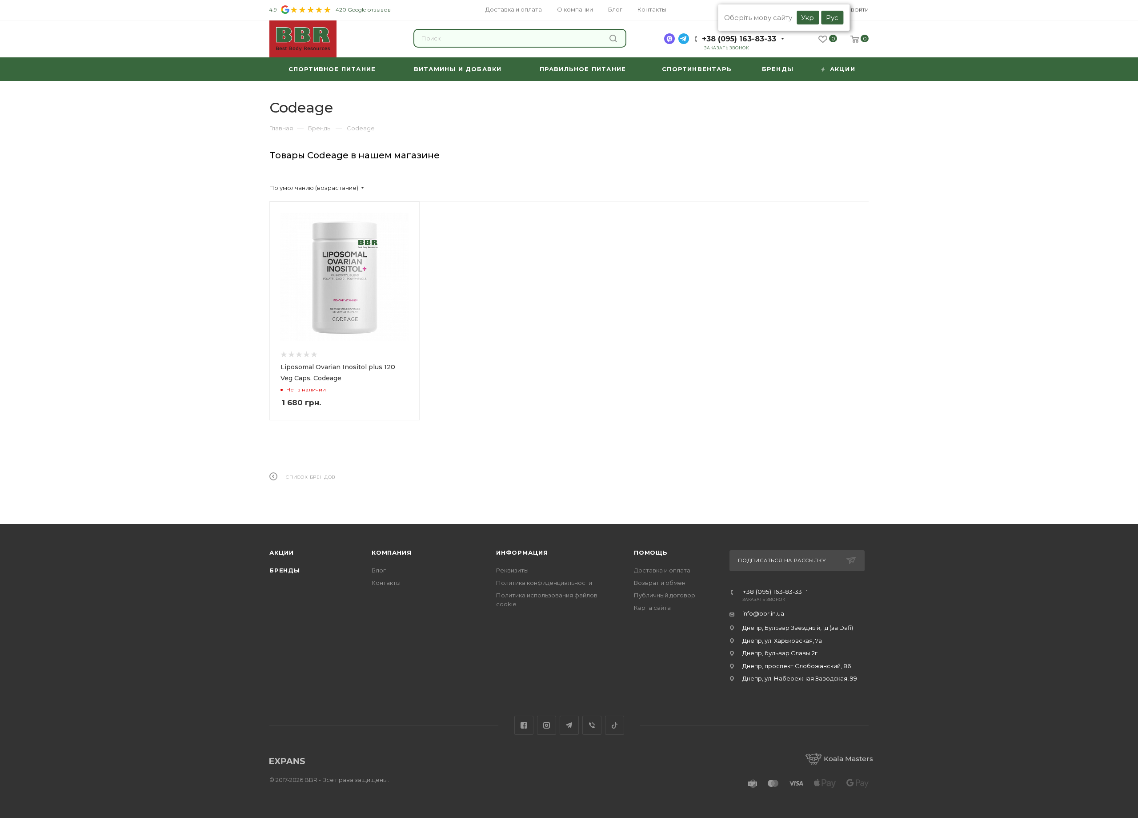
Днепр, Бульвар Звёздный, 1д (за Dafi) (797, 627)
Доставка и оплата (662, 570)
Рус (832, 17)
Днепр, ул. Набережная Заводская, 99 (799, 678)
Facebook (523, 725)
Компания (391, 552)
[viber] (669, 38)
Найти (614, 38)
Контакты (386, 582)
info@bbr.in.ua (763, 613)
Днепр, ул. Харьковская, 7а (782, 640)
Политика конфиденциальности (544, 582)
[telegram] (683, 38)
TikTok (614, 725)
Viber (591, 725)
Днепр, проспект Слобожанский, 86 (796, 665)
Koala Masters (848, 758)
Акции (281, 552)
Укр (807, 17)
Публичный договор (664, 595)
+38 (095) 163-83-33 (739, 39)
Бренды (284, 570)
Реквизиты (512, 570)
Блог (379, 570)
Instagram (546, 725)
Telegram (569, 725)
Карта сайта (652, 607)
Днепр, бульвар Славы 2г (779, 653)
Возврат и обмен (659, 582)
